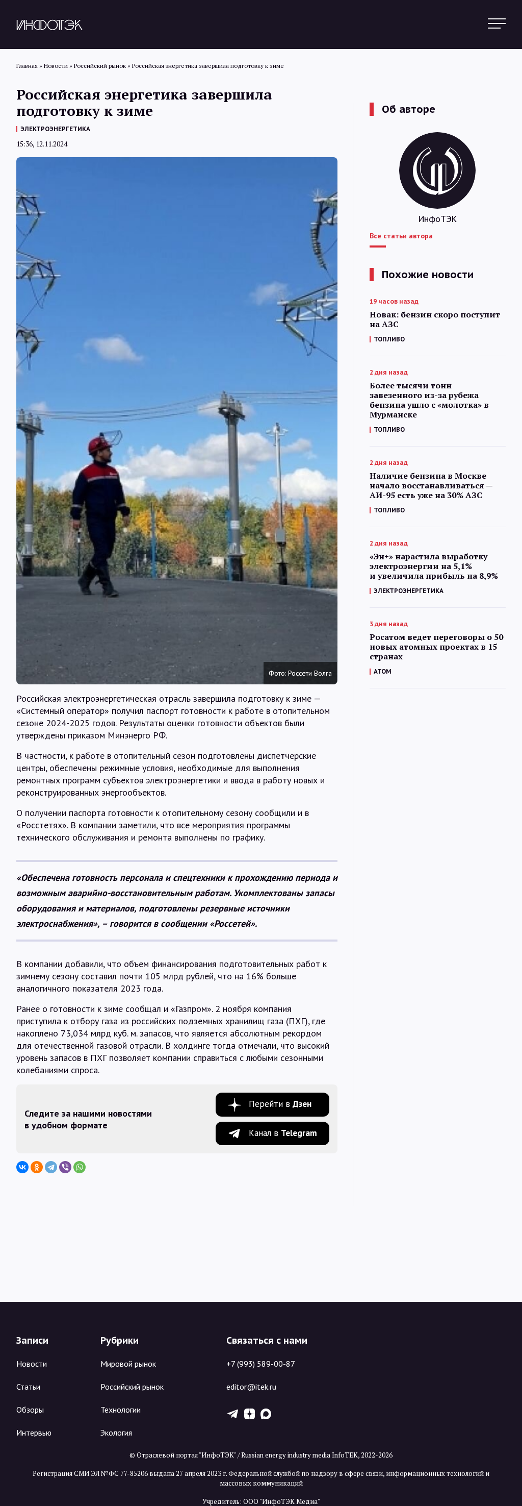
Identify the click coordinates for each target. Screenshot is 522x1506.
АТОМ (383, 671)
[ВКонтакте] (22, 1167)
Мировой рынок (128, 1364)
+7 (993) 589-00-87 (260, 1364)
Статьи (28, 1386)
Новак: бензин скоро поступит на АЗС (435, 319)
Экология (116, 1432)
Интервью (33, 1432)
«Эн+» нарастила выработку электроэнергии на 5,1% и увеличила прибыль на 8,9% (434, 566)
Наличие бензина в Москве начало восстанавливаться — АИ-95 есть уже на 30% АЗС (431, 485)
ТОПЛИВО (389, 339)
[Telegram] (51, 1167)
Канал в (283, 1133)
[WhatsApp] (79, 1167)
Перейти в (280, 1103)
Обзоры (30, 1409)
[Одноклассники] (37, 1167)
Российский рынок (132, 1386)
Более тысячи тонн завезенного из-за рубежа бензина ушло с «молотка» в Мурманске (429, 400)
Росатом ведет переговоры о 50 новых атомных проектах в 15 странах (436, 646)
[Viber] (65, 1167)
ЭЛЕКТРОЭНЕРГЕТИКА (55, 129)
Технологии (120, 1409)
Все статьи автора (401, 235)
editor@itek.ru (251, 1386)
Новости (31, 1364)
